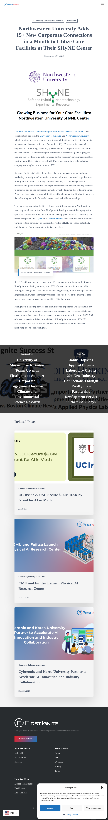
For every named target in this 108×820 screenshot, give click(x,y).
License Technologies (23, 784)
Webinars (59, 762)
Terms (57, 771)
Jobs (56, 757)
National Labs (20, 757)
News (57, 753)
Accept (50, 808)
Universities (19, 753)
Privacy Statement (72, 815)
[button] (102, 787)
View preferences (93, 808)
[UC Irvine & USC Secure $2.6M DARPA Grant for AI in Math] (54, 473)
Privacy (58, 766)
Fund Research (20, 788)
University (71, 21)
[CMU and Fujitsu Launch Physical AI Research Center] (54, 561)
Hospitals (18, 762)
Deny (72, 808)
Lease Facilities (20, 793)
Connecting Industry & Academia (48, 21)
